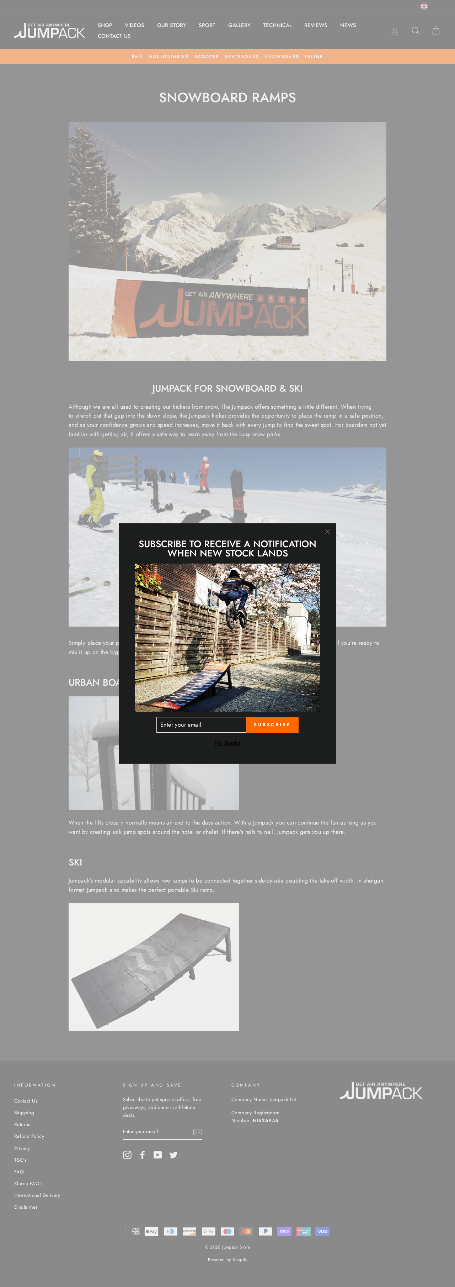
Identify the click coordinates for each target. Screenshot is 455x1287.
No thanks (227, 743)
